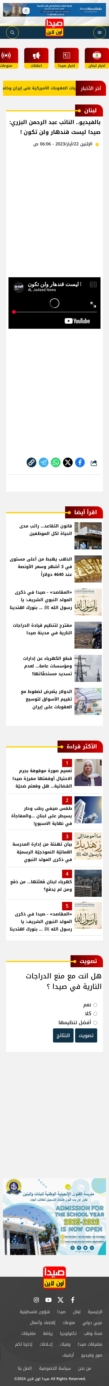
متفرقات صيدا (90, 1344)
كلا (88, 1013)
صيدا (61, 1312)
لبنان (77, 1312)
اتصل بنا (25, 1368)
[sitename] (54, 1277)
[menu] (99, 32)
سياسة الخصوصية (55, 1368)
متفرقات (28, 1333)
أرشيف (68, 1355)
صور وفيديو (91, 1355)
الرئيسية (95, 1312)
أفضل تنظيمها (74, 1022)
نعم (87, 1005)
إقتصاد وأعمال (42, 1323)
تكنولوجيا (68, 1333)
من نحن (84, 1368)
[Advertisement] (54, 211)
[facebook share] (80, 462)
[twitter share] (68, 462)
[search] (12, 32)
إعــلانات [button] (46, 1344)
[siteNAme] (54, 27)
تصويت (86, 1035)
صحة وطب (93, 1333)
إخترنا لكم (23, 1344)
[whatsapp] (31, 462)
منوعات (69, 1323)
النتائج (63, 1035)
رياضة (48, 1333)
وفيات (65, 1344)
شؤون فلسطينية (35, 1312)
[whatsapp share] (56, 462)
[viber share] (43, 462)
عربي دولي (92, 1323)
